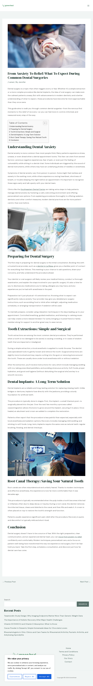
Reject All (29, 677)
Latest (11, 82)
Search (7, 599)
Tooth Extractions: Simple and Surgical (25, 132)
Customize (15, 677)
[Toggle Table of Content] (43, 123)
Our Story (68, 658)
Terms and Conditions (68, 651)
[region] (29, 668)
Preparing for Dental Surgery (21, 129)
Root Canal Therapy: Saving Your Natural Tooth (28, 137)
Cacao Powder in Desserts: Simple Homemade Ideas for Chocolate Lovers (35, 628)
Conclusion (15, 140)
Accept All (44, 677)
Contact (68, 662)
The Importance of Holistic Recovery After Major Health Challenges (33, 620)
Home (68, 648)
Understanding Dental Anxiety (21, 126)
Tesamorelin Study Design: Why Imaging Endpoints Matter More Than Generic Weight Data (43, 616)
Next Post (85, 582)
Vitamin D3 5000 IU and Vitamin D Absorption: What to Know (30, 624)
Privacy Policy (68, 655)
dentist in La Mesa (45, 266)
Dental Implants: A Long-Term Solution (25, 135)
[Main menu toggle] (88, 5)
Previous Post (9, 582)
